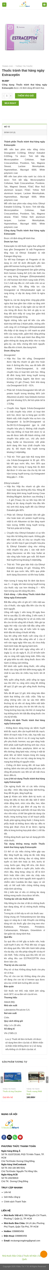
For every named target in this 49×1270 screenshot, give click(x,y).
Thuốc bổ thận (30, 1256)
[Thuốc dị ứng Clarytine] (12, 1077)
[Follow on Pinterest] (20, 1137)
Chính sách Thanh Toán (15, 1202)
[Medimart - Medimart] (24, 4)
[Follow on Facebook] (3, 1137)
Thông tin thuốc (24, 66)
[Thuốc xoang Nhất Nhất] (36, 1077)
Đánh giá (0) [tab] (9, 132)
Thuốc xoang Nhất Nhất (34, 1092)
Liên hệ (7, 1192)
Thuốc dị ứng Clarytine (12, 1091)
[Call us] (14, 1137)
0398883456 (18, 1231)
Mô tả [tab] (7, 127)
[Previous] (2, 1085)
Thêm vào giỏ (26, 96)
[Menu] (4, 5)
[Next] (47, 1085)
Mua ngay (10, 103)
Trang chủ (7, 66)
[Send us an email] (9, 1137)
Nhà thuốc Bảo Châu (12, 1256)
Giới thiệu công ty (12, 1197)
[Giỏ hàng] (44, 5)
